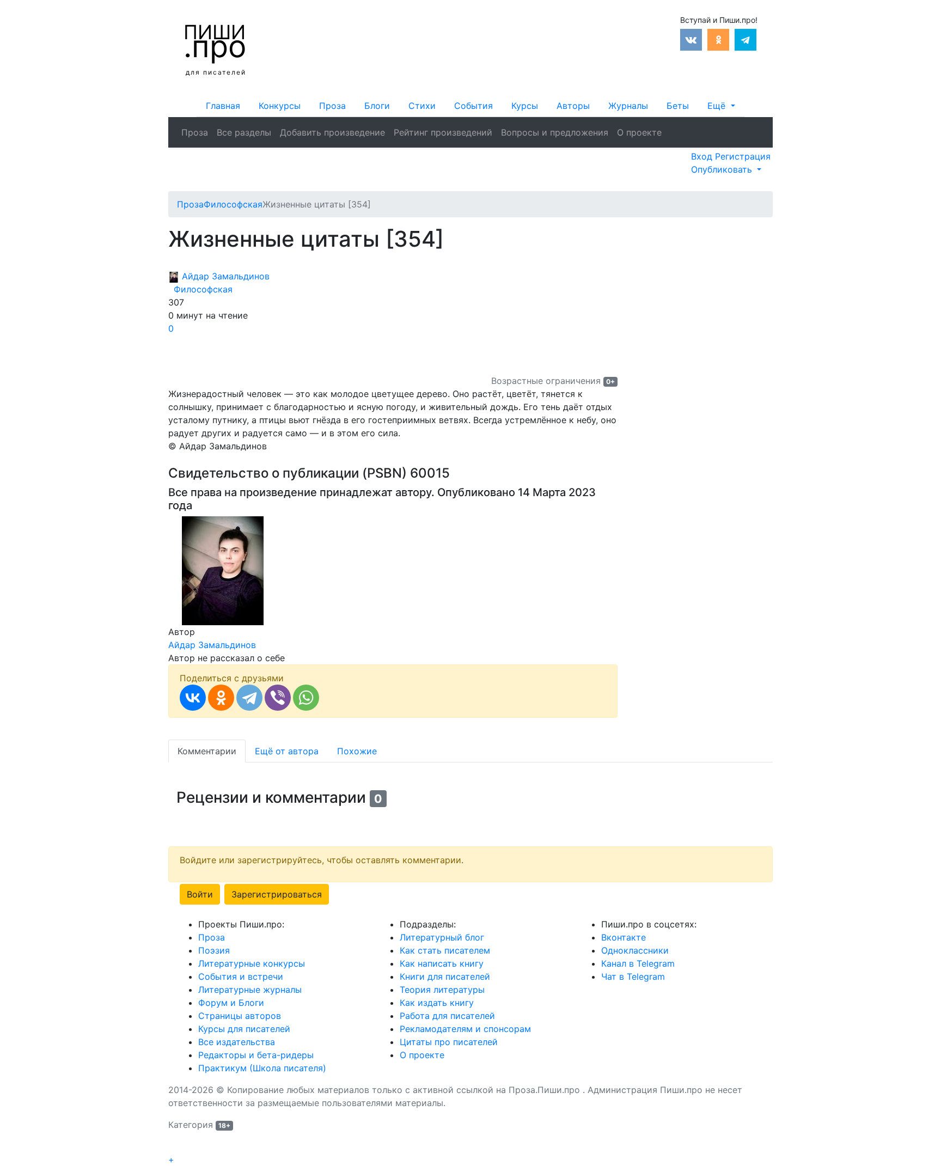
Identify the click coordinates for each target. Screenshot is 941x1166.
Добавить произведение (332, 132)
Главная (223, 105)
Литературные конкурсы (251, 963)
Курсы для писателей (244, 1028)
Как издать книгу (437, 1002)
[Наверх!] (175, 1147)
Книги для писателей (445, 976)
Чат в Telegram (633, 976)
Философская (200, 289)
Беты (678, 105)
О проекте (639, 132)
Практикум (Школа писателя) (262, 1068)
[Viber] (278, 698)
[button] (721, 105)
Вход (703, 156)
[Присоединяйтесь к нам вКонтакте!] (691, 38)
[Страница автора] (222, 569)
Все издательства (236, 1041)
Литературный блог (442, 937)
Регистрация (743, 156)
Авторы (573, 105)
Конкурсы (280, 105)
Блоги (377, 105)
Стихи (422, 105)
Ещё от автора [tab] (287, 751)
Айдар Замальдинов (224, 276)
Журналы (628, 105)
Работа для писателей (447, 1015)
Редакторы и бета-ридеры (256, 1054)
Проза (332, 105)
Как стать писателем (445, 950)
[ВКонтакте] (193, 698)
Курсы (524, 105)
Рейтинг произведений (443, 132)
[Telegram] (249, 698)
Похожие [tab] (357, 751)
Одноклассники (635, 950)
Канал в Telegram (638, 963)
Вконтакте (623, 937)
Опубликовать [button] (723, 169)
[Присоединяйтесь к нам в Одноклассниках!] (718, 38)
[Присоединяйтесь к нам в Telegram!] (745, 38)
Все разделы (244, 132)
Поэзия (214, 950)
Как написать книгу (442, 963)
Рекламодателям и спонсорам (465, 1028)
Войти (200, 894)
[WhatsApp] (306, 698)
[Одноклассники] (221, 698)
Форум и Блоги (231, 1002)
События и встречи (240, 976)
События (473, 105)
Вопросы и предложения (554, 132)
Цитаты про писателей (449, 1041)
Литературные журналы (250, 989)
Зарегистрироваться (276, 894)
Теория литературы (442, 989)
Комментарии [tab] (207, 751)
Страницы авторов (239, 1015)
